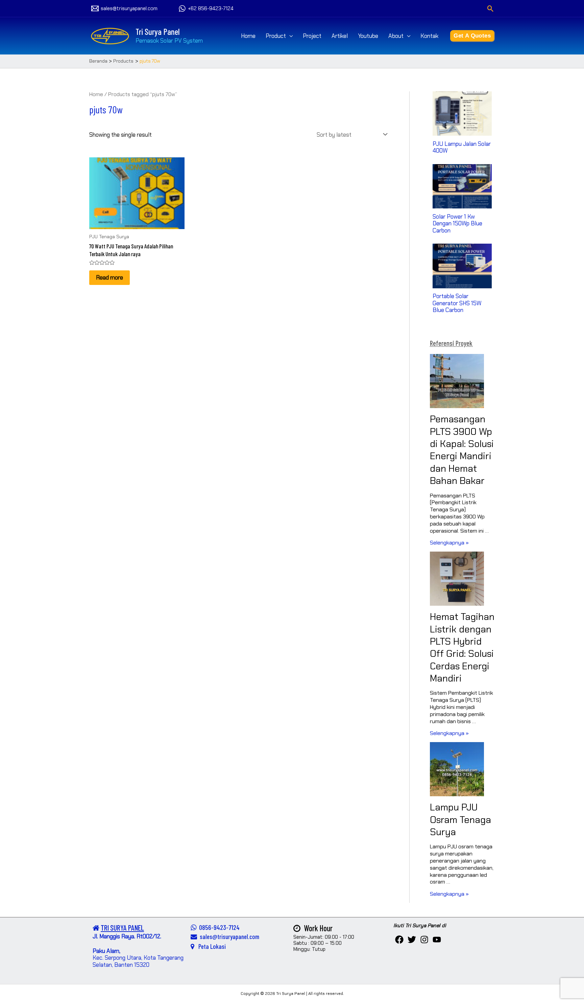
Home (248, 36)
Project (312, 36)
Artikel (340, 36)
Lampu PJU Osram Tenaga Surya (460, 819)
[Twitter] (412, 939)
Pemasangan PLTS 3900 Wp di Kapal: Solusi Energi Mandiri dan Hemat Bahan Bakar (462, 450)
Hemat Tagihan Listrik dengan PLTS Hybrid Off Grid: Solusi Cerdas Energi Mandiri (462, 647)
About (396, 36)
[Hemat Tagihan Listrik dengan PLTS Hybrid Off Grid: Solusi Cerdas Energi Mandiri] (457, 579)
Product (276, 36)
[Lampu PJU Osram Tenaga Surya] (457, 769)
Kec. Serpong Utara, (118, 954)
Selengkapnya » (449, 542)
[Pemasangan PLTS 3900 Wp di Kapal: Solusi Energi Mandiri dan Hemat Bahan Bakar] (457, 381)
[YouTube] (437, 939)
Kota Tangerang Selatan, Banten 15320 (138, 961)
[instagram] (424, 939)
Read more (109, 277)
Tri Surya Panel (158, 31)
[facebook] (399, 939)
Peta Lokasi (210, 946)
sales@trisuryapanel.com (228, 936)
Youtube (368, 36)
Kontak (429, 36)
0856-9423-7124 (218, 927)
